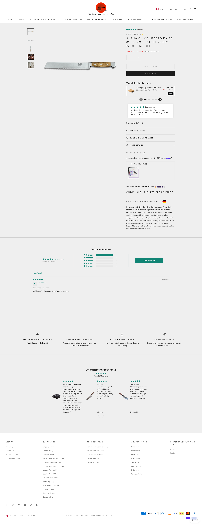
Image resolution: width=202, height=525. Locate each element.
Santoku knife (136, 447)
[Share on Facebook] (134, 153)
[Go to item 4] (30, 57)
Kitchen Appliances (162, 19)
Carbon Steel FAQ (93, 458)
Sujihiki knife (135, 462)
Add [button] (170, 94)
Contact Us (10, 451)
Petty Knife (135, 454)
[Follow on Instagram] (13, 505)
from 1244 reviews (101, 376)
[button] (131, 30)
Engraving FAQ (48, 482)
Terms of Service (49, 493)
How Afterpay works (50, 478)
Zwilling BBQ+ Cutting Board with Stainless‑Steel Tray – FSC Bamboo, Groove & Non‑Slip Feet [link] (148, 89)
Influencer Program (13, 458)
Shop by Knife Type (72, 19)
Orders (172, 449)
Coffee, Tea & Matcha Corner (44, 19)
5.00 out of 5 (59, 259)
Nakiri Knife (135, 458)
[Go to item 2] (30, 40)
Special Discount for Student (53, 466)
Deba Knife (135, 470)
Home (11, 19)
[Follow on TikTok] (31, 505)
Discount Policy (48, 454)
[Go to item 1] (30, 31)
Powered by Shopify (102, 515)
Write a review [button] (148, 260)
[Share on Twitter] (138, 153)
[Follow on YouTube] (25, 505)
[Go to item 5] (30, 65)
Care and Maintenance (95, 454)
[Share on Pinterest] (141, 153)
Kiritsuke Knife (136, 466)
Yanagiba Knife (136, 474)
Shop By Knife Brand (97, 19)
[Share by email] (144, 153)
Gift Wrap (138, 164)
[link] (131, 91)
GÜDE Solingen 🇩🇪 (135, 34)
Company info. (48, 497)
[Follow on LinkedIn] (37, 505)
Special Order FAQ (49, 474)
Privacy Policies (48, 489)
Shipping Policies (49, 447)
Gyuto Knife (135, 451)
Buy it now (150, 74)
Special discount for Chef (52, 462)
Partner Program (12, 454)
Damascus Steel (93, 462)
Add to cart (150, 67)
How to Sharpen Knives (95, 451)
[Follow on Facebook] (7, 505)
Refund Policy (48, 451)
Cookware (117, 19)
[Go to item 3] (30, 48)
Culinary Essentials (137, 19)
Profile (172, 453)
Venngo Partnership (50, 470)
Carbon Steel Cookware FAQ (97, 447)
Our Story (9, 447)
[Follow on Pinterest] (19, 505)
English (173, 9)
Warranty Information (51, 485)
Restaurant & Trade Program (53, 458)
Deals (21, 19)
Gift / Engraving (185, 19)
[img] (38, 279)
